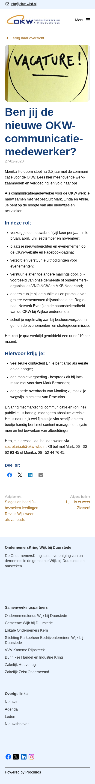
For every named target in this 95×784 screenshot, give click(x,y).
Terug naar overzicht (27, 38)
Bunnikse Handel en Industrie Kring (34, 657)
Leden (10, 717)
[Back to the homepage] (33, 20)
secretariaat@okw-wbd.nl (25, 447)
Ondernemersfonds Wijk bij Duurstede (36, 616)
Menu (79, 20)
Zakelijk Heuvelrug (20, 665)
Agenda (11, 709)
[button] (10, 475)
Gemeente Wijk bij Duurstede (29, 623)
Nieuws (11, 702)
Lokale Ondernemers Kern (26, 630)
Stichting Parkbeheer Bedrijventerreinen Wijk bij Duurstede (44, 640)
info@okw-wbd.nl (23, 4)
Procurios (33, 772)
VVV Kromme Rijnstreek (25, 650)
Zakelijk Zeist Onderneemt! (27, 672)
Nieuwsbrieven (17, 724)
